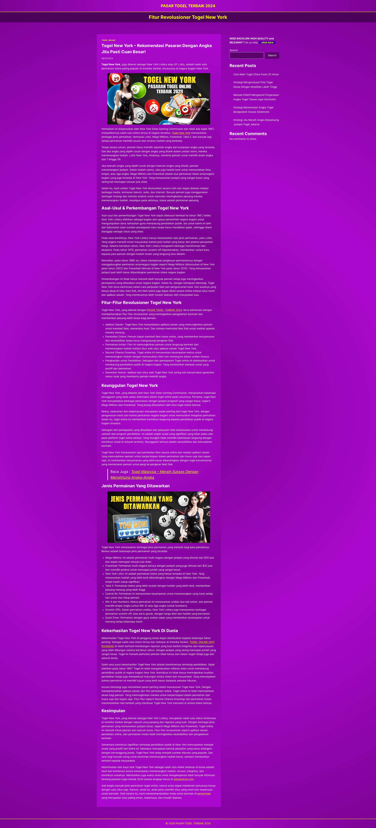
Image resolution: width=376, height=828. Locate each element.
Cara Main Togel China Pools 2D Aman (256, 74)
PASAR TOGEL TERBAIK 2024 (193, 823)
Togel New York (181, 132)
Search (234, 50)
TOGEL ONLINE (108, 40)
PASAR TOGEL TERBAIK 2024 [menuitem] (164, 310)
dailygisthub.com (184, 779)
